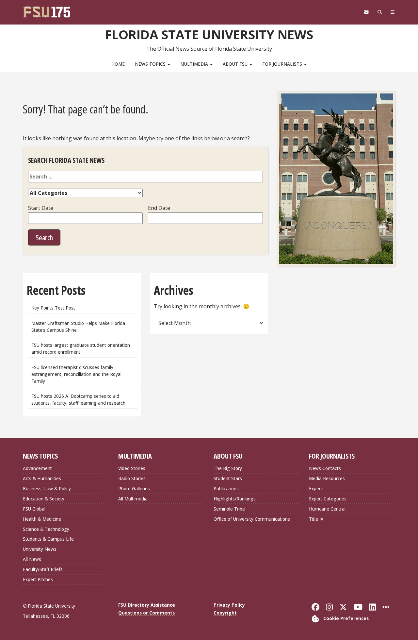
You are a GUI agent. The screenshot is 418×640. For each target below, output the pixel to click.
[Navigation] (392, 12)
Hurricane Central (327, 509)
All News (32, 559)
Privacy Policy (229, 605)
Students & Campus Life (48, 539)
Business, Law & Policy (47, 488)
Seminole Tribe (229, 509)
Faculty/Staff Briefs (43, 569)
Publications (226, 488)
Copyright (225, 613)
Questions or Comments (146, 613)
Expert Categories (327, 499)
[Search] (379, 12)
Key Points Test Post (53, 308)
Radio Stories (132, 478)
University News (39, 549)
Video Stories (131, 468)
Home (118, 64)
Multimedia (194, 64)
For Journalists (282, 64)
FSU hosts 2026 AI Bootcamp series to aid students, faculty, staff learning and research (79, 399)
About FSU (236, 64)
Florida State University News (209, 34)
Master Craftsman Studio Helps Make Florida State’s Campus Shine (78, 326)
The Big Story (228, 468)
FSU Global (34, 509)
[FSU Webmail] (366, 12)
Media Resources (327, 478)
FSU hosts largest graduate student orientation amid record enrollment (80, 348)
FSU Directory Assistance (146, 605)
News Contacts (325, 468)
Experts (317, 488)
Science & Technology (46, 529)
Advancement (37, 468)
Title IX (316, 519)
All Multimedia (133, 499)
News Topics (151, 64)
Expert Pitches (38, 579)
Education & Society (43, 499)
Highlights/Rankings (235, 499)
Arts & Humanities (42, 478)
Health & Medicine (42, 519)
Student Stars (228, 478)
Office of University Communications (252, 519)
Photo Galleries (134, 488)
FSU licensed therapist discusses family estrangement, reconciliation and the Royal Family (76, 374)
